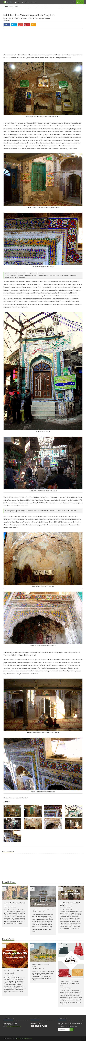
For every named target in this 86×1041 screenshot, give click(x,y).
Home (6, 6)
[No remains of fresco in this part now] (33, 823)
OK (71, 1029)
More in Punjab (8, 939)
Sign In (73, 2)
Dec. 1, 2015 (8, 18)
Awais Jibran (7, 907)
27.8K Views (47, 18)
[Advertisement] (43, 41)
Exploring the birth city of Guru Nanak (43, 909)
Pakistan (7, 20)
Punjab (11, 6)
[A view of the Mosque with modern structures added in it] (74, 823)
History (24, 18)
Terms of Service (27, 1038)
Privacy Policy (19, 1038)
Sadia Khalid (7, 975)
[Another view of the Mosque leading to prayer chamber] (33, 811)
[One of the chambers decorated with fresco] (53, 823)
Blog (16, 6)
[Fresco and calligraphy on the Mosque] (53, 811)
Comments (38, 18)
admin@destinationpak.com (14, 1026)
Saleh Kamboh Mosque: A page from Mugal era (29, 14)
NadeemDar (17, 18)
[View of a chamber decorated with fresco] (12, 836)
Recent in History (9, 882)
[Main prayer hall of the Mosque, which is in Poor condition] (12, 811)
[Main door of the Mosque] (74, 811)
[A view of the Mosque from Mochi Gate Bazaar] (12, 823)
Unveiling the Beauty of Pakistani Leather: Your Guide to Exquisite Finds (69, 983)
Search (80, 2)
